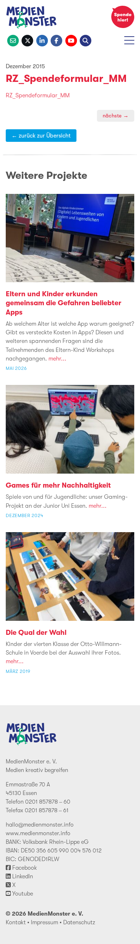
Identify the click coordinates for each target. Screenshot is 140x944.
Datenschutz (79, 922)
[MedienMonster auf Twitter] (27, 40)
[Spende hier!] (122, 17)
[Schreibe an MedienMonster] (13, 40)
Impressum (44, 922)
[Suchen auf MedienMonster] (85, 40)
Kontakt (16, 922)
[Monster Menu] (129, 42)
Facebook (24, 868)
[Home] (31, 19)
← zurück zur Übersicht (41, 135)
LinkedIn (22, 876)
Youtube (22, 893)
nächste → (116, 116)
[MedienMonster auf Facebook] (56, 40)
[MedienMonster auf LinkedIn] (42, 40)
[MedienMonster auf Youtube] (71, 40)
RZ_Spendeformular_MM (66, 78)
